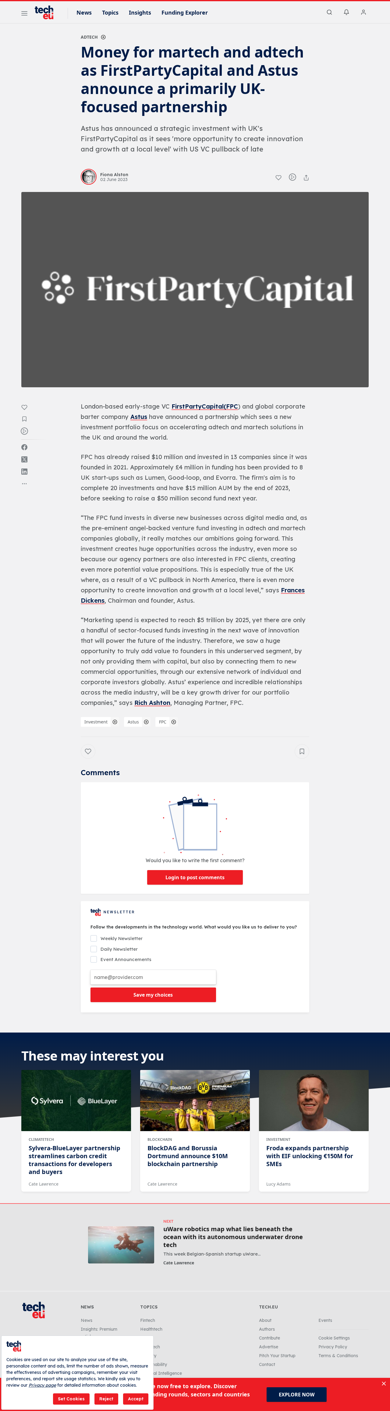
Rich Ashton (152, 702)
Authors (267, 1329)
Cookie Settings (334, 1338)
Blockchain (159, 1139)
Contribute (269, 1338)
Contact (267, 1364)
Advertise (268, 1347)
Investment (96, 722)
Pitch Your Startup (277, 1355)
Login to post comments (195, 877)
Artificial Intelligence (161, 1373)
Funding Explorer (184, 12)
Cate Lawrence (43, 1184)
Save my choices (153, 994)
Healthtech (151, 1329)
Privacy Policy (332, 1347)
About (265, 1320)
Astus (138, 416)
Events (325, 1320)
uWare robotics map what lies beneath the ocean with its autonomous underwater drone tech (233, 1237)
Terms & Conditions (338, 1355)
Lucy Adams (278, 1184)
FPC (162, 722)
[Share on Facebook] (24, 447)
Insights (140, 12)
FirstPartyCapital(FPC (205, 406)
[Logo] (47, 12)
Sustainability (153, 1364)
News (84, 12)
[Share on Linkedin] (24, 472)
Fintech (147, 1320)
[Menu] (24, 14)
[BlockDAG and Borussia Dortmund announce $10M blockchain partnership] (195, 1100)
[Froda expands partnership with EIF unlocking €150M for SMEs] (314, 1100)
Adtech (89, 37)
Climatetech (41, 1139)
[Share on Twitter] (24, 459)
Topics (110, 12)
